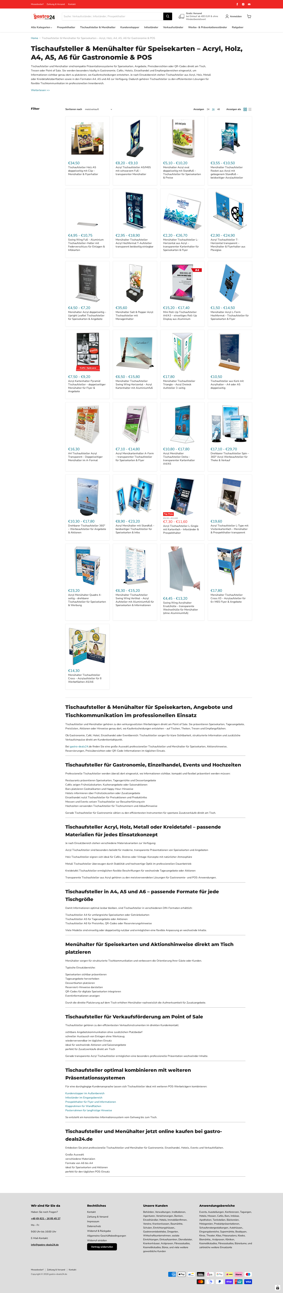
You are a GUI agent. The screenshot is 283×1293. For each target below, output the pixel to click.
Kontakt (72, 4)
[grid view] (245, 109)
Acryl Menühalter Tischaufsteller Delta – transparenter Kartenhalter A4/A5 (179, 459)
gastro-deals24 (79, 746)
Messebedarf (37, 4)
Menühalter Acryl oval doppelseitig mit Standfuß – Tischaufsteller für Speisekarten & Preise (182, 172)
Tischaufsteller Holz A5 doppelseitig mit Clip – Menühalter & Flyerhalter (83, 171)
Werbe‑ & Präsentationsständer (207, 27)
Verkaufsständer (173, 27)
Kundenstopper (129, 27)
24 (208, 109)
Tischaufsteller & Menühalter (97, 27)
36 (213, 109)
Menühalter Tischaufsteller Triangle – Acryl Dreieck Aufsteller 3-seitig (179, 384)
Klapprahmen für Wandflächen (83, 1106)
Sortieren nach (73, 109)
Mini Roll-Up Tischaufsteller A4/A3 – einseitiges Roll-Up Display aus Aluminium (180, 315)
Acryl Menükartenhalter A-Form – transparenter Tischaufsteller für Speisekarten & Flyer (135, 457)
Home (34, 38)
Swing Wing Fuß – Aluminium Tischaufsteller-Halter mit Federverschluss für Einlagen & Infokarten (86, 245)
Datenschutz (94, 1226)
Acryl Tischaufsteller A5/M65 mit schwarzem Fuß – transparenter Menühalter (133, 171)
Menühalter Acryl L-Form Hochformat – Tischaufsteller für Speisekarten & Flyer (230, 315)
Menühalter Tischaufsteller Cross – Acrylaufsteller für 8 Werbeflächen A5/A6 (85, 678)
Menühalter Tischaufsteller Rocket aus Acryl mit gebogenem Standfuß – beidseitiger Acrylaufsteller (227, 172)
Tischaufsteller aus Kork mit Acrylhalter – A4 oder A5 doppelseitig (227, 384)
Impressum (93, 1221)
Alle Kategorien (41, 27)
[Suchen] (167, 16)
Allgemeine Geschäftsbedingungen (106, 1235)
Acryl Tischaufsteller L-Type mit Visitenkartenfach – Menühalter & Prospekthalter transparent (229, 529)
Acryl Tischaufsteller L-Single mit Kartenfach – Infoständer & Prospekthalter (181, 529)
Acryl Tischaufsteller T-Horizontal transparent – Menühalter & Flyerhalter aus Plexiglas (228, 245)
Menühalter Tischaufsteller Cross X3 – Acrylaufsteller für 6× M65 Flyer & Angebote (228, 598)
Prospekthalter (66, 27)
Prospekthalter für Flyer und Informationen (90, 1102)
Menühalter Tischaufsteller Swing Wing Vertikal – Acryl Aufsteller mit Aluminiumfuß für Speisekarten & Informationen (135, 600)
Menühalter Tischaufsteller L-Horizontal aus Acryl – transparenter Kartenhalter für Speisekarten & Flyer (181, 245)
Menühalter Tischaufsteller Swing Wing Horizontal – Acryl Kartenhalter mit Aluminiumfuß (134, 384)
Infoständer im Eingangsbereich (83, 1097)
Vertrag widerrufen (102, 1246)
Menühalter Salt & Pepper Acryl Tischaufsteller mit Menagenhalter (134, 315)
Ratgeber (237, 27)
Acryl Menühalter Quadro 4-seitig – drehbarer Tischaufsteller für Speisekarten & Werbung (87, 600)
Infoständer (151, 27)
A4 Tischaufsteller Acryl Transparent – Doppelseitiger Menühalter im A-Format (85, 457)
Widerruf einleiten (97, 1240)
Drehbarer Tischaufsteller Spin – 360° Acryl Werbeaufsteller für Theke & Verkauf (230, 457)
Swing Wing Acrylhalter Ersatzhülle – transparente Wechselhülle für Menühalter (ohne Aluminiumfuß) (180, 608)
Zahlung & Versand (56, 4)
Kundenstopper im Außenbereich (84, 1093)
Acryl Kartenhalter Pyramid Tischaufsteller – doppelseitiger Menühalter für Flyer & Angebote (87, 386)
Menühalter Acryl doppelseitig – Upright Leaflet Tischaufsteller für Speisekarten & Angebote (87, 315)
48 (218, 109)
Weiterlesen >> (40, 90)
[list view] (249, 109)
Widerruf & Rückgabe (99, 1231)
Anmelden (236, 16)
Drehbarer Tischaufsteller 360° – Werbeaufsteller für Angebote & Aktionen (87, 529)
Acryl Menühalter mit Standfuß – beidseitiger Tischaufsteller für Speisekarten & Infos (135, 529)
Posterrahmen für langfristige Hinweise (88, 1110)
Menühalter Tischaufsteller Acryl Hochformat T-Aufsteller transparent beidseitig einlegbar (134, 243)
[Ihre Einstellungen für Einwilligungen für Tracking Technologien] (277, 1287)
